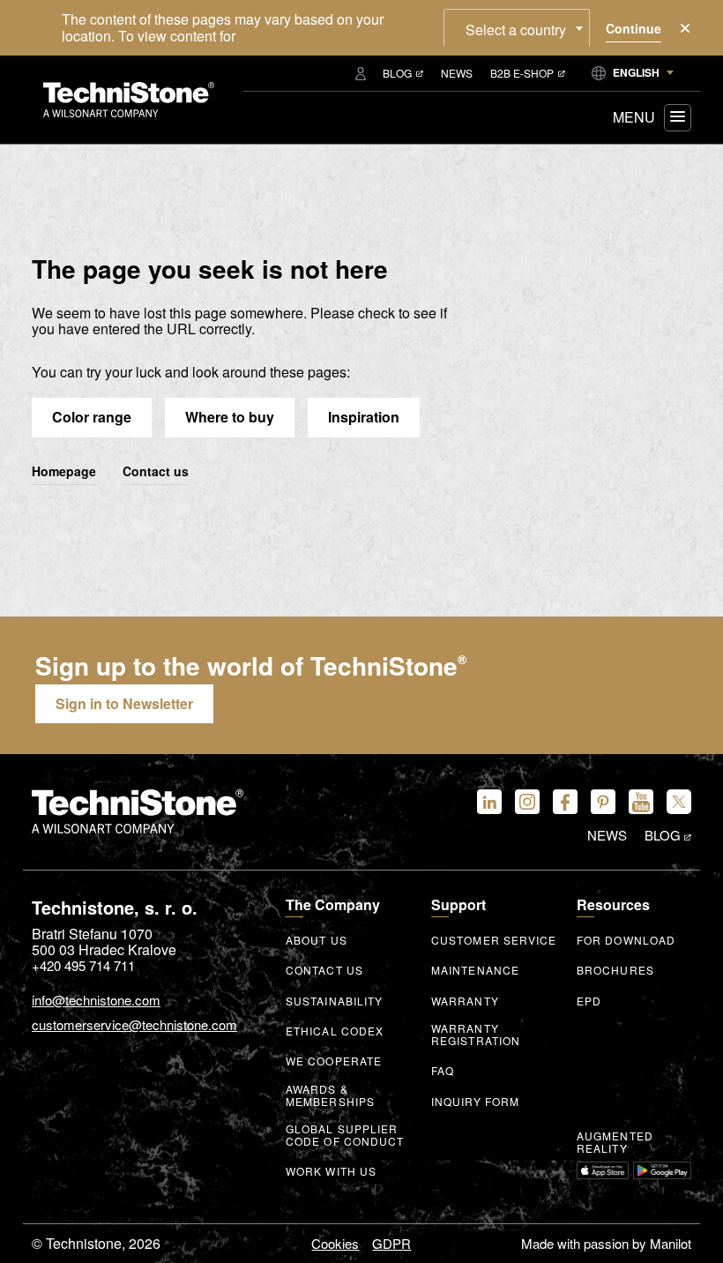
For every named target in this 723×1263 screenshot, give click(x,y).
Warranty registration (475, 1034)
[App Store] (603, 1170)
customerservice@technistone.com (134, 1025)
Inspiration (363, 417)
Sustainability (334, 1001)
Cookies (335, 1243)
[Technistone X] (679, 801)
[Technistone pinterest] (603, 801)
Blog (397, 72)
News (457, 72)
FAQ (442, 1071)
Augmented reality (615, 1142)
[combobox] (516, 27)
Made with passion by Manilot (606, 1243)
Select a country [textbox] (516, 29)
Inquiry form (475, 1101)
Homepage (64, 472)
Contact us (156, 472)
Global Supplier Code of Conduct (345, 1135)
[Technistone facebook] (565, 801)
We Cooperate (334, 1061)
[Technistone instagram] (527, 801)
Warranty (465, 1001)
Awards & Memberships (330, 1095)
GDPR (391, 1243)
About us (316, 940)
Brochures (615, 970)
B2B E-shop (522, 72)
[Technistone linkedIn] (489, 801)
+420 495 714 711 (83, 965)
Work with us (331, 1171)
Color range (91, 417)
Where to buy (229, 417)
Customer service (494, 940)
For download (626, 940)
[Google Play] (662, 1170)
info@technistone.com (96, 1000)
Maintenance (475, 970)
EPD (589, 1001)
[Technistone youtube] (641, 801)
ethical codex (335, 1031)
